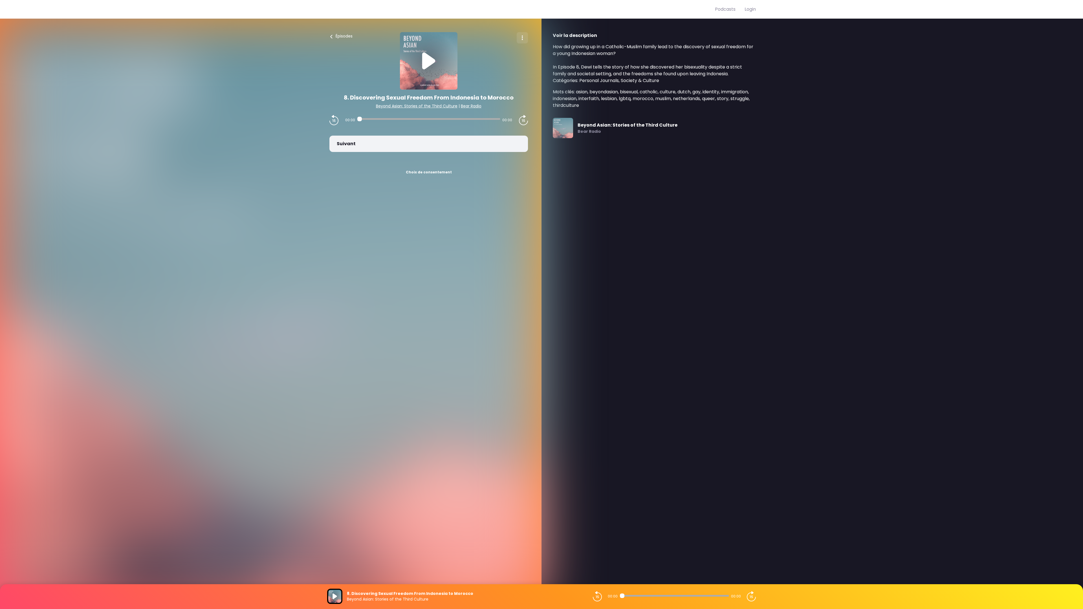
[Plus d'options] (522, 37)
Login (750, 9)
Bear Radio (471, 106)
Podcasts (725, 9)
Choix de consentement (429, 172)
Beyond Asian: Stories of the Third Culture (416, 106)
